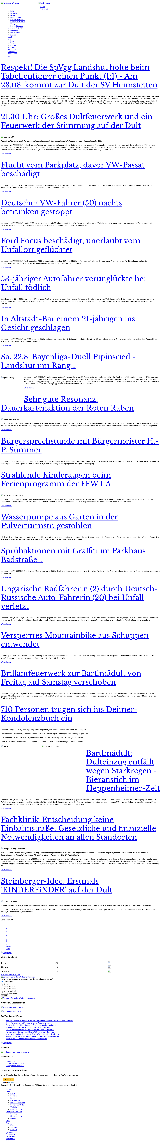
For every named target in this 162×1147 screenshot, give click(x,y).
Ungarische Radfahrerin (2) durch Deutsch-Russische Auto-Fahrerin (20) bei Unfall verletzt (79, 597)
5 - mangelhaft (9, 991)
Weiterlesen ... (6, 153)
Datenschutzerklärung (15, 1063)
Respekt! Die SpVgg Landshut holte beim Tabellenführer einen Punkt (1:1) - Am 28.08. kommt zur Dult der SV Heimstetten (79, 76)
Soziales (13, 13)
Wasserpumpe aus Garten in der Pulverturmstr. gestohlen (59, 521)
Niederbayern (15, 32)
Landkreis (14, 30)
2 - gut (6, 984)
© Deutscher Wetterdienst (10, 975)
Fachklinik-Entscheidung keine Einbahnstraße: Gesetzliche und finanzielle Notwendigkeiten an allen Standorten (78, 828)
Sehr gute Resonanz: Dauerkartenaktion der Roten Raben (67, 403)
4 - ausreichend (9, 988)
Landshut (44, 9)
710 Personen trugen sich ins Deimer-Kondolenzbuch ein (69, 714)
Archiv (10, 56)
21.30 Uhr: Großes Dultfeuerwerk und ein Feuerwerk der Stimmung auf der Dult (76, 121)
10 (6, 944)
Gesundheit (12, 50)
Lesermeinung (13, 52)
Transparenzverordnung (15, 1066)
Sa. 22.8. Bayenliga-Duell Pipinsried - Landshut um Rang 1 (68, 361)
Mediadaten (12, 54)
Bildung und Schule (17, 22)
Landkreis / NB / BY (15, 28)
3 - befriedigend (10, 986)
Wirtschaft (12, 47)
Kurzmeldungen (16, 26)
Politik (12, 11)
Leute (12, 15)
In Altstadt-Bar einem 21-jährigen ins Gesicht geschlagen (68, 323)
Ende (8, 948)
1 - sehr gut (8, 981)
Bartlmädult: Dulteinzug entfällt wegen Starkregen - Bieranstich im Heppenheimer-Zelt (123, 771)
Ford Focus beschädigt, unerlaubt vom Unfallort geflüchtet (70, 245)
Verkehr (13, 24)
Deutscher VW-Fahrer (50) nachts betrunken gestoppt (61, 207)
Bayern (13, 35)
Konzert (13, 45)
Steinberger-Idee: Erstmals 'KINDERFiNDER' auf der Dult (56, 885)
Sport (10, 37)
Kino (12, 41)
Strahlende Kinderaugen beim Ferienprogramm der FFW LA (56, 479)
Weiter (8, 946)
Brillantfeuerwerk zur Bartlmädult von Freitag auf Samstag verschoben (71, 678)
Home (42, 7)
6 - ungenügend (10, 993)
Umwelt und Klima (17, 20)
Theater (13, 43)
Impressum (10, 1061)
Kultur (10, 39)
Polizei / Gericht (16, 17)
